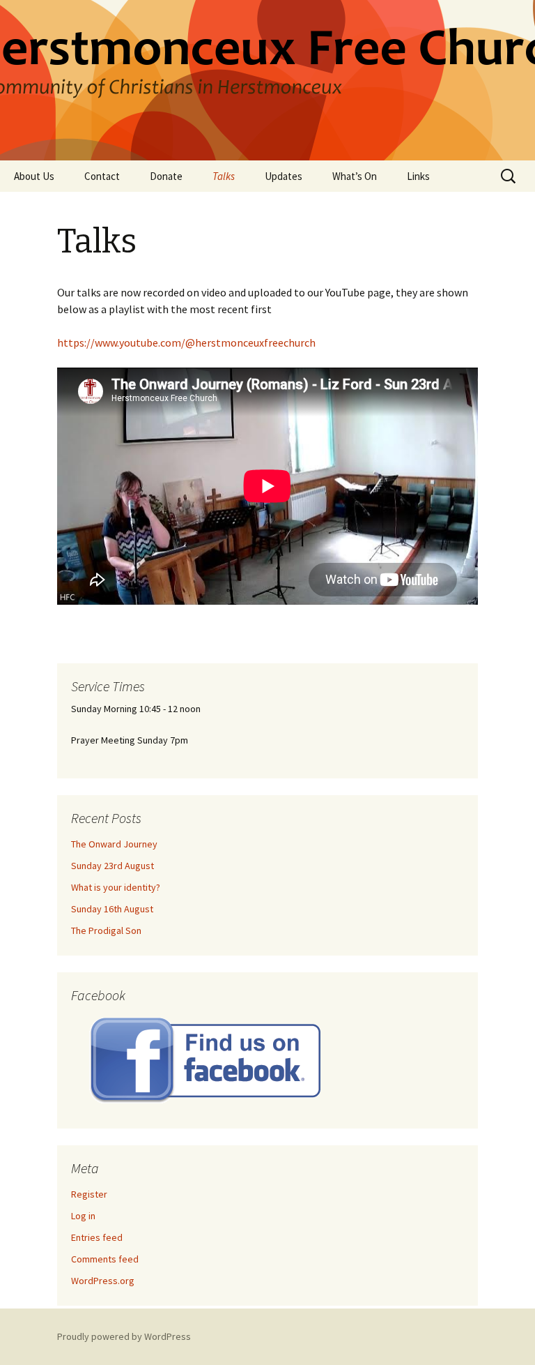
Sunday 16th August (112, 909)
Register (89, 1194)
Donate (166, 176)
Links (418, 176)
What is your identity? (115, 887)
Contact (102, 176)
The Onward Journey (114, 844)
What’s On (354, 176)
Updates (283, 176)
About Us (34, 176)
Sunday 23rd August (112, 865)
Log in (83, 1215)
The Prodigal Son (106, 930)
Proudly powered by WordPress (124, 1336)
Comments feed (105, 1259)
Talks (223, 176)
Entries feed (97, 1237)
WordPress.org (102, 1280)
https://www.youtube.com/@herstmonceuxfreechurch (186, 342)
